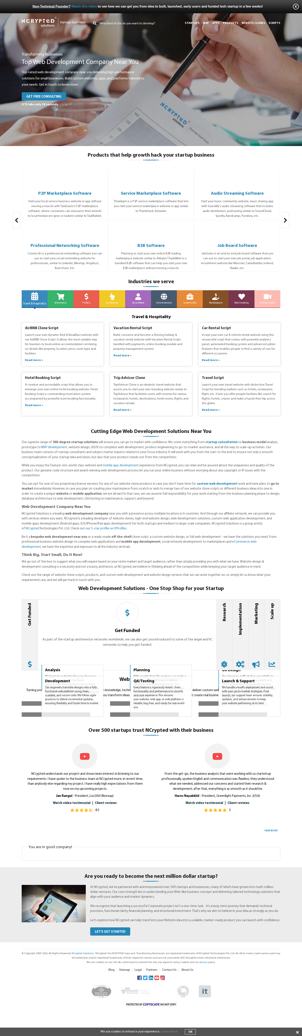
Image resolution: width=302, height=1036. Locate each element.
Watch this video (84, 6)
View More (271, 924)
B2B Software (64, 246)
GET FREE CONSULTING (43, 96)
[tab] (30, 635)
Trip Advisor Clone (129, 378)
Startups (192, 23)
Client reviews (106, 896)
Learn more (169, 1031)
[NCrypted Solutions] (53, 18)
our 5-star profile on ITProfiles (106, 528)
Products (230, 23)
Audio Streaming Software (151, 193)
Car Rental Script (216, 328)
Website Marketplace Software (237, 246)
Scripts (274, 23)
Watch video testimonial (71, 896)
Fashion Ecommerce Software (237, 193)
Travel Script (213, 378)
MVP (206, 23)
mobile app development (121, 465)
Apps (216, 23)
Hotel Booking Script (43, 378)
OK (190, 1031)
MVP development (54, 447)
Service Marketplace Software (65, 193)
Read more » (34, 360)
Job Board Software (151, 246)
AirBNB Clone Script (42, 328)
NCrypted (32, 528)
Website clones (253, 23)
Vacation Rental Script (132, 328)
